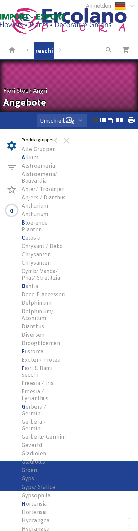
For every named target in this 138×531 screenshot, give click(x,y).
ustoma (33, 351)
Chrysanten (36, 254)
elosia (31, 237)
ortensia (34, 503)
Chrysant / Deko (42, 246)
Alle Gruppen (39, 149)
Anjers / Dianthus (44, 197)
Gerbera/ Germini (44, 436)
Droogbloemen (41, 343)
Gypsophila (36, 495)
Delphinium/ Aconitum (38, 314)
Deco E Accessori (43, 294)
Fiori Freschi (34, 50)
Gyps (28, 478)
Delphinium (36, 302)
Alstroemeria (38, 165)
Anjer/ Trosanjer (43, 189)
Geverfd (32, 445)
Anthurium (35, 205)
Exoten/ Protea (41, 359)
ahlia (30, 286)
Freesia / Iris (37, 383)
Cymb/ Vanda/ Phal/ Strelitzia (41, 274)
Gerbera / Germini (34, 425)
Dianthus (33, 326)
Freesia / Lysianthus (35, 395)
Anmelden (98, 5)
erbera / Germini (34, 410)
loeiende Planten (35, 226)
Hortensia (34, 512)
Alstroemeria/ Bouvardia (39, 177)
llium (30, 157)
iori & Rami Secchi (37, 371)
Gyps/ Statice (39, 486)
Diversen (33, 334)
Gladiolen (34, 453)
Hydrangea (36, 520)
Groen (29, 470)
